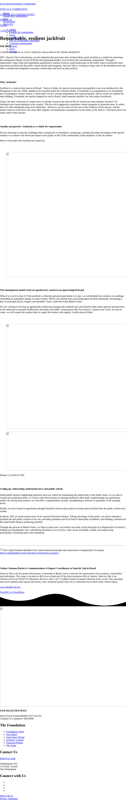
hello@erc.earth (7, 758)
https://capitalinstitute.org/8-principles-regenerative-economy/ (29, 553)
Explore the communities (21, 32)
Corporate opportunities (20, 43)
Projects (13, 46)
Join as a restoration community (24, 40)
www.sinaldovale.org (10, 587)
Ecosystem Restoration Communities (18, 3)
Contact (13, 51)
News (12, 49)
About (12, 29)
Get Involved (15, 38)
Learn (12, 35)
